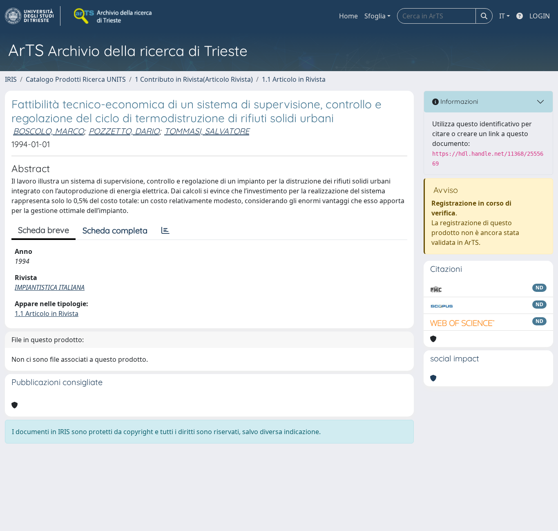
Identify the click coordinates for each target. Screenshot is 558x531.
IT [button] (502, 15)
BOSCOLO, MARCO (48, 131)
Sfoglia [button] (375, 15)
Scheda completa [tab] (115, 230)
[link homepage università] (113, 16)
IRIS (11, 79)
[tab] (165, 230)
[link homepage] (32, 16)
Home (348, 15)
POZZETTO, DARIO (124, 131)
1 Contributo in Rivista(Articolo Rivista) (194, 79)
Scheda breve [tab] (43, 230)
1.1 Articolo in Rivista (294, 79)
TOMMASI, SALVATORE (206, 131)
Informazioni (458, 101)
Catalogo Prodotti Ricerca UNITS (76, 79)
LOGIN (539, 15)
